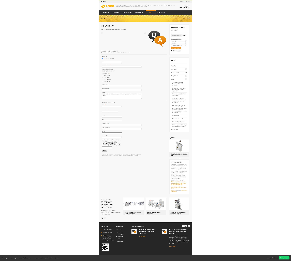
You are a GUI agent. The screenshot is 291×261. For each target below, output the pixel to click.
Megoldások (139, 12)
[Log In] (101, 1)
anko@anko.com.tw (107, 232)
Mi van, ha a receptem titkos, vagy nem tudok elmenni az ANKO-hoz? (178, 90)
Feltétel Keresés (177, 48)
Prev (102, 218)
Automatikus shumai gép (176, 186)
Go (184, 35)
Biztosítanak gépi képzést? (178, 121)
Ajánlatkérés (161, 12)
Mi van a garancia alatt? (177, 118)
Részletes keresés (176, 50)
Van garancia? (175, 115)
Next (105, 218)
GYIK (150, 12)
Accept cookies (284, 258)
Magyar (187, 1)
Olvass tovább (142, 236)
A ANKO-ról (116, 12)
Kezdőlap (106, 12)
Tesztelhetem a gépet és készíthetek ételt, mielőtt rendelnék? (177, 84)
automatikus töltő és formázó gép (178, 187)
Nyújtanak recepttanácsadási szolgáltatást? (178, 94)
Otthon (184, 18)
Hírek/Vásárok (127, 12)
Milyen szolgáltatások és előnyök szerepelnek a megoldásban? (179, 125)
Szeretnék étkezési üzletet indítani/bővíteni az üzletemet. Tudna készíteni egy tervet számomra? (179, 100)
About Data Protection (272, 258)
